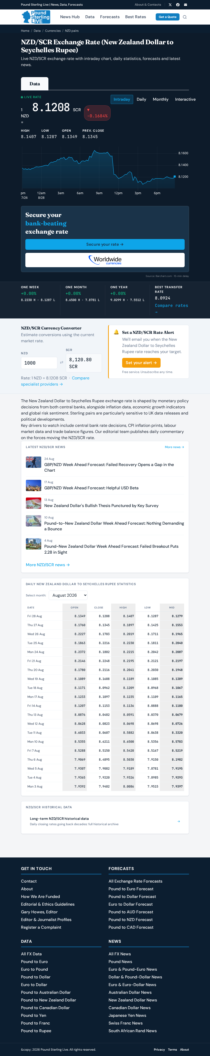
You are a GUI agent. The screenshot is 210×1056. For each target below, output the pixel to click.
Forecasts (110, 16)
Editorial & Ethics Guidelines (48, 904)
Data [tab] (34, 84)
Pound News (120, 961)
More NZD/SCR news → (48, 564)
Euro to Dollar (34, 984)
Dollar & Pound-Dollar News (135, 977)
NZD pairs (72, 31)
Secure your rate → (105, 244)
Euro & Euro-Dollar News (132, 984)
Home (25, 31)
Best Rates (135, 16)
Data (89, 16)
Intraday (122, 99)
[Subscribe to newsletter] (185, 4)
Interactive (185, 99)
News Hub (70, 16)
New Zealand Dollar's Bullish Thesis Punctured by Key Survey (101, 505)
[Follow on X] (170, 4)
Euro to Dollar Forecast (131, 904)
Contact (29, 881)
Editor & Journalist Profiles (46, 919)
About (27, 889)
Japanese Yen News (127, 1015)
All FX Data (31, 954)
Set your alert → (141, 362)
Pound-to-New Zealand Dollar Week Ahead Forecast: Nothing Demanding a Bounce (114, 526)
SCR (69, 350)
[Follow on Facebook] (177, 4)
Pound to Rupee (36, 1030)
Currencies (53, 31)
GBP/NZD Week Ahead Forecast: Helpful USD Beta (91, 488)
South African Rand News (133, 1030)
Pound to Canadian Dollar (45, 1007)
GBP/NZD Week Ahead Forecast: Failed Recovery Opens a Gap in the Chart (109, 467)
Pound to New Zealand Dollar (48, 1000)
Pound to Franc (35, 1023)
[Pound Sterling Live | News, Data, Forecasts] (35, 17)
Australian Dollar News (130, 992)
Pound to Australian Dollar (46, 992)
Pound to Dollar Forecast (132, 896)
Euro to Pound (34, 969)
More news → (174, 447)
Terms (172, 1050)
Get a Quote (167, 17)
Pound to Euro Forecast (131, 889)
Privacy (159, 1050)
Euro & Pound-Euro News (133, 969)
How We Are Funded (40, 896)
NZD (24, 353)
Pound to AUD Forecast (131, 912)
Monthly (161, 99)
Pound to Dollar (35, 977)
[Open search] (184, 17)
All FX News (120, 954)
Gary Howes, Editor (39, 912)
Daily (141, 99)
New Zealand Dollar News (133, 1000)
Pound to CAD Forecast (131, 927)
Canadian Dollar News (130, 1007)
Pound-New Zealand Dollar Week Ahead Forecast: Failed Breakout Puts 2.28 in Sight (111, 549)
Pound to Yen (33, 1015)
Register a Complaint (41, 927)
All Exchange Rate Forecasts (135, 881)
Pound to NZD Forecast (131, 919)
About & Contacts (148, 5)
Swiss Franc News (126, 1023)
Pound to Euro (34, 961)
